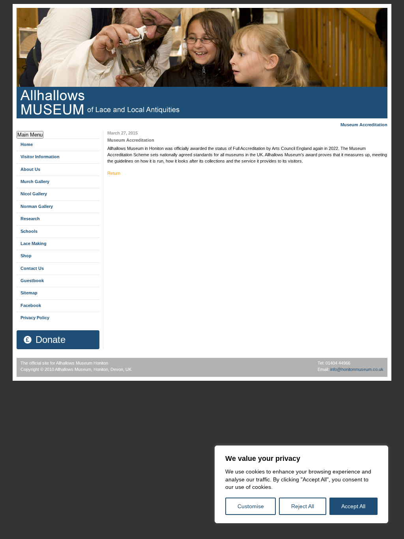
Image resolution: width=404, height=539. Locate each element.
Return (113, 173)
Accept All (353, 506)
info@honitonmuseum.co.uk (356, 369)
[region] (301, 484)
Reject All (302, 506)
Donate (50, 339)
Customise (251, 506)
